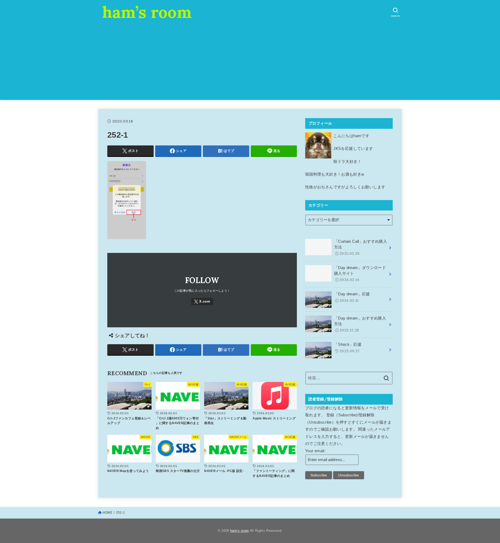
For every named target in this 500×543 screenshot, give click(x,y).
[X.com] (202, 301)
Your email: (315, 451)
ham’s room (147, 12)
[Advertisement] (250, 63)
